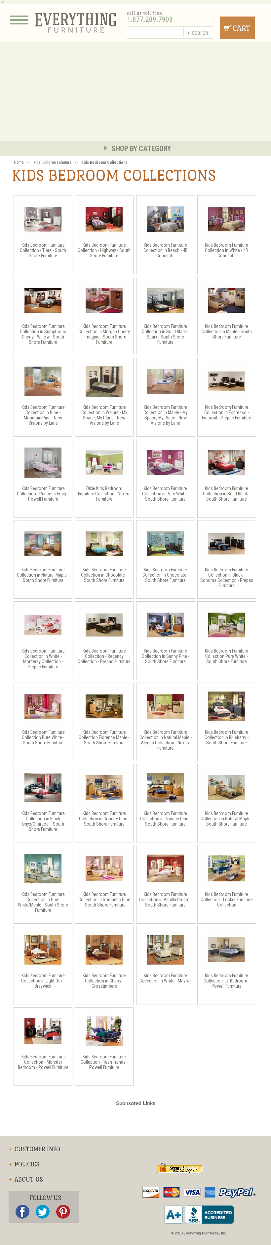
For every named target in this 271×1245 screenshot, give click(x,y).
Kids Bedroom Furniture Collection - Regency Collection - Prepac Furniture (104, 656)
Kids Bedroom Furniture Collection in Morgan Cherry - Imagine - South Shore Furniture (104, 334)
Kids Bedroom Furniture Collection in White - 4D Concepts (226, 250)
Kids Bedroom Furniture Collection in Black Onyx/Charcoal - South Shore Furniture (43, 821)
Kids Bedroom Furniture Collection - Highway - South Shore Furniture (104, 250)
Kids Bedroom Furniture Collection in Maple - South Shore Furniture (227, 331)
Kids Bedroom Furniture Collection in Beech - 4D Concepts (165, 250)
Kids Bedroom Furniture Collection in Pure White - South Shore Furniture (165, 494)
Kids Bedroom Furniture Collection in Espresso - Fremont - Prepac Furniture (226, 412)
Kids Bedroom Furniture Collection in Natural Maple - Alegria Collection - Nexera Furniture (165, 740)
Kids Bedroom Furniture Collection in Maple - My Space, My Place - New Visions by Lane (165, 415)
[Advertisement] (135, 91)
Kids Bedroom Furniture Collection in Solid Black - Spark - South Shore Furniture (165, 334)
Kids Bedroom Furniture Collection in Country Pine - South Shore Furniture (104, 819)
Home (18, 162)
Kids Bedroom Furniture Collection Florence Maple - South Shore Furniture (104, 737)
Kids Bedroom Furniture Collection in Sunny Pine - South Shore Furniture (165, 656)
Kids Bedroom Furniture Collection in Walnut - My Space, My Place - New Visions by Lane (104, 415)
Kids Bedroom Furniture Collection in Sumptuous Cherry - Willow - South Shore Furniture (43, 334)
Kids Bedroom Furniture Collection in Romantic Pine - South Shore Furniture (104, 899)
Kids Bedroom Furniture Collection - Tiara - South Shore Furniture (43, 250)
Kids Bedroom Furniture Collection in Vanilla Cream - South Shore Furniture (165, 899)
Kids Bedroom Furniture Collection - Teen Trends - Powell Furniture (104, 1062)
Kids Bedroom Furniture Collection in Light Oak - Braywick (43, 981)
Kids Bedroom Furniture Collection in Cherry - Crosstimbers (104, 981)
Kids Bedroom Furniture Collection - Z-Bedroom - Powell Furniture (227, 981)
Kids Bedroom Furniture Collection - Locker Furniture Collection (227, 899)
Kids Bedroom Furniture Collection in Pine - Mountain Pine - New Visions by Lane (43, 415)
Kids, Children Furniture (52, 162)
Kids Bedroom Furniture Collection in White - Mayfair (165, 978)
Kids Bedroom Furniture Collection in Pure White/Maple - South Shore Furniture (43, 902)
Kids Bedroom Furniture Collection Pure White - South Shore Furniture (226, 656)
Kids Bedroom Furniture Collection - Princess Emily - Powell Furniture (43, 494)
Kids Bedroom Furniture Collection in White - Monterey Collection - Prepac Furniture (43, 658)
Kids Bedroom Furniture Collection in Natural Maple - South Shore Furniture (43, 575)
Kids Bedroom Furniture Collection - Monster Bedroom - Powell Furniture (43, 1062)
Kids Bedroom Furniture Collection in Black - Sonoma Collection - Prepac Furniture (226, 577)
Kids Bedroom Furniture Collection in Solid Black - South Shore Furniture (226, 494)
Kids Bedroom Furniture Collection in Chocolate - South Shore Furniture (104, 575)
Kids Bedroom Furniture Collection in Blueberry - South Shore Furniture (227, 737)
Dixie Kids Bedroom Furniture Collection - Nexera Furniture (104, 494)
